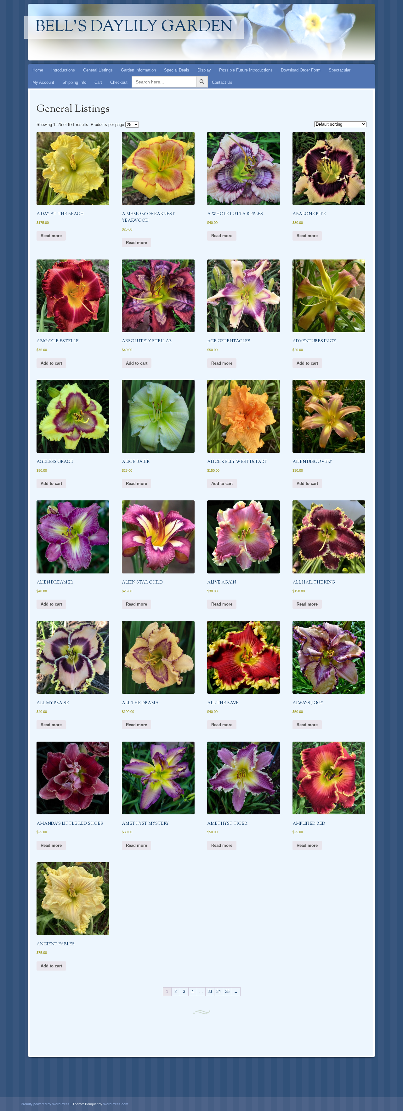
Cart (98, 82)
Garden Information (138, 70)
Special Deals (176, 70)
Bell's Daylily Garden (134, 27)
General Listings (98, 70)
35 (227, 991)
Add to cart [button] (51, 363)
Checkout (119, 82)
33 (209, 991)
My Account (43, 82)
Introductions (63, 70)
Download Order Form (301, 70)
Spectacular (339, 70)
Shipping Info (74, 82)
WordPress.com (115, 1104)
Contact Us (222, 82)
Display (204, 70)
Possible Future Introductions (246, 70)
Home (37, 70)
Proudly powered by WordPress (45, 1104)
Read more (51, 235)
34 (218, 991)
